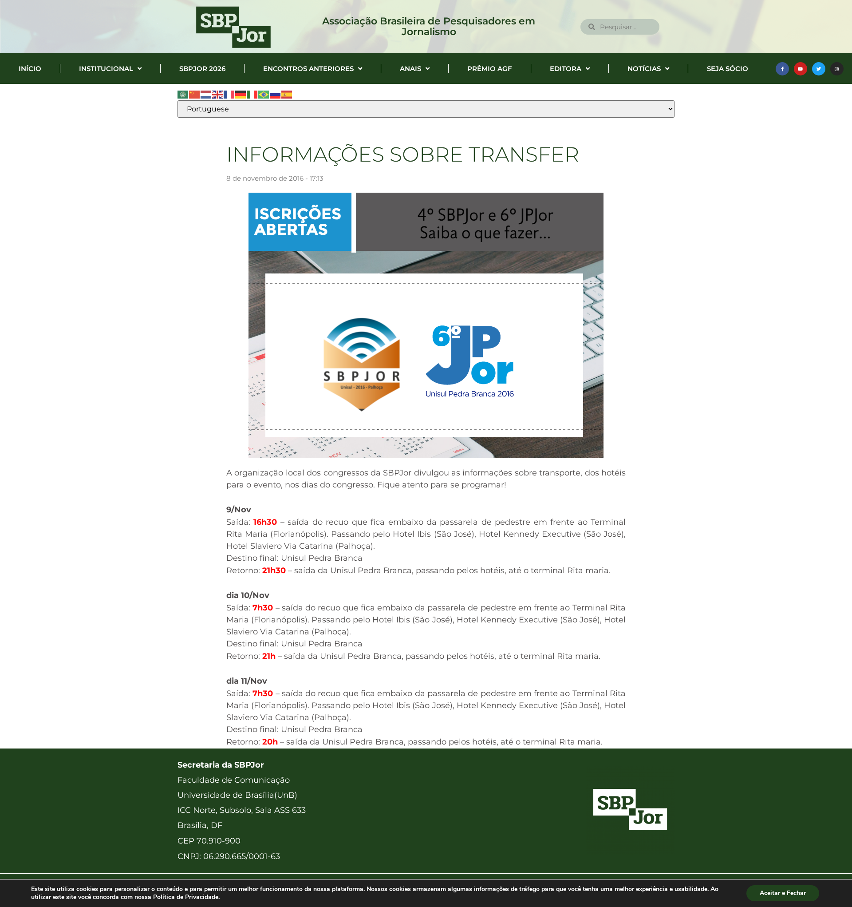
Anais (410, 68)
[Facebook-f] (782, 68)
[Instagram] (837, 68)
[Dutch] (206, 94)
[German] (241, 94)
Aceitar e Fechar (783, 893)
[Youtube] (800, 68)
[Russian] (275, 94)
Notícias (644, 68)
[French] (229, 94)
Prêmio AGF (489, 68)
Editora (565, 68)
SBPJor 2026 (202, 68)
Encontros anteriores (308, 68)
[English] (218, 94)
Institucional (106, 68)
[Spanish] (287, 94)
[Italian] (252, 94)
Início (30, 68)
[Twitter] (818, 68)
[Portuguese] (264, 94)
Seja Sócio (727, 68)
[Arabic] (183, 94)
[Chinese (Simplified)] (195, 94)
